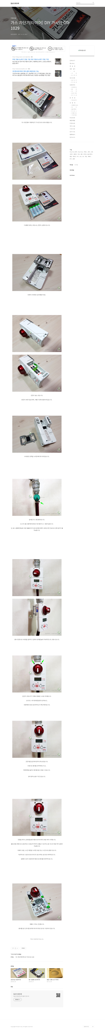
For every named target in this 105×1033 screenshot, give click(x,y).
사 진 (74, 73)
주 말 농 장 (72, 123)
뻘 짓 (74, 89)
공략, (89, 152)
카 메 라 (74, 82)
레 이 (74, 107)
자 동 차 (72, 103)
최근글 (71, 165)
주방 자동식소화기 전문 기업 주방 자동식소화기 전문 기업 (30, 59)
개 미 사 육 (72, 126)
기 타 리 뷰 (72, 129)
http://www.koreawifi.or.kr (19, 68)
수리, (78, 156)
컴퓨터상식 (72, 134)
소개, (92, 152)
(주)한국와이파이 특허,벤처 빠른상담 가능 (25, 71)
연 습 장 (72, 66)
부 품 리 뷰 (74, 113)
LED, (81, 156)
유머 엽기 (72, 69)
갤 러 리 (74, 80)
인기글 (76, 165)
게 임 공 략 (74, 100)
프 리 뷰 (74, 95)
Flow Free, (80, 152)
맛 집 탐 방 (72, 117)
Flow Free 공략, (73, 152)
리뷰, (79, 154)
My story (72, 63)
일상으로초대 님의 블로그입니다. (21, 996)
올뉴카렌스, (90, 154)
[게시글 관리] (18, 948)
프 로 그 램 (74, 93)
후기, (71, 159)
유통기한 (86, 1024)
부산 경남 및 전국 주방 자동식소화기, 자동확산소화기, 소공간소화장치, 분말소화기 (31, 62)
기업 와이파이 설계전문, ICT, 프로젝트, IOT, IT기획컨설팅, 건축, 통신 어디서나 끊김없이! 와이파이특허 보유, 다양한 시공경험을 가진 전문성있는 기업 (31, 74)
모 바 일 (72, 98)
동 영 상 (74, 75)
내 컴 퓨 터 (72, 85)
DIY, (83, 156)
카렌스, (85, 152)
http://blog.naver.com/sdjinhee (21, 57)
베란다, (75, 154)
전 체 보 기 (72, 60)
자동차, (74, 156)
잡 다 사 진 (72, 131)
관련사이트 (86, 1026)
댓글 (12, 986)
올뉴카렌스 (74, 109)
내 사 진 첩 (72, 78)
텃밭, (71, 156)
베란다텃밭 (72, 120)
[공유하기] (16, 948)
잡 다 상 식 (72, 137)
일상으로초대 (15, 3)
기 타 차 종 (74, 115)
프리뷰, (85, 154)
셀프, (82, 154)
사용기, (71, 154)
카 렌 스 (74, 111)
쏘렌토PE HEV (75, 105)
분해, (74, 159)
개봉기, (89, 156)
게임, (86, 156)
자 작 (74, 91)
